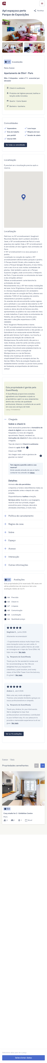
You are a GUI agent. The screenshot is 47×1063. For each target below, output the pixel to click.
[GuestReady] (4, 3)
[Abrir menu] (42, 3)
